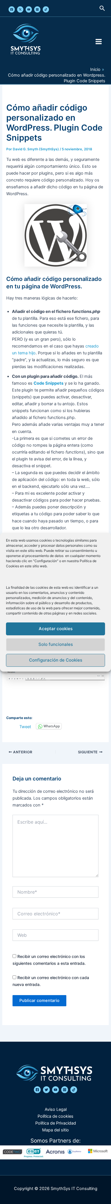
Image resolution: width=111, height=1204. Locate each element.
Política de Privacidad (55, 1123)
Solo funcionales (55, 644)
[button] (102, 8)
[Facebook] (12, 9)
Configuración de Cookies (55, 660)
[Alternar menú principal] (98, 41)
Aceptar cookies (56, 628)
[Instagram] (37, 9)
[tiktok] (73, 1089)
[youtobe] (55, 1089)
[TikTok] (46, 9)
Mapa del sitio (55, 1130)
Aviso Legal (56, 1109)
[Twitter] (20, 9)
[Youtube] (29, 9)
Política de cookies (55, 1116)
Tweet (25, 726)
